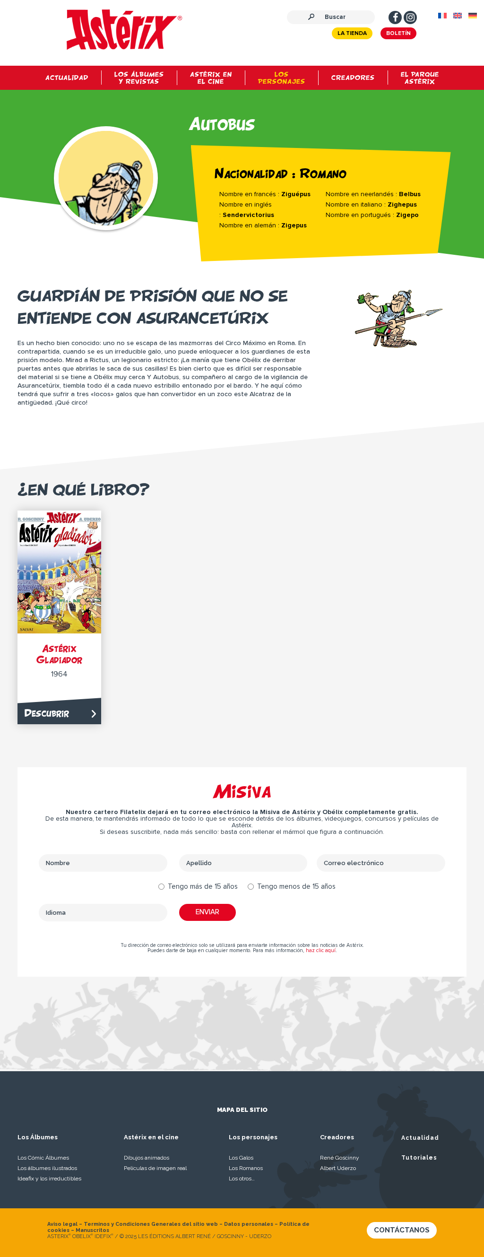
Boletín (398, 33)
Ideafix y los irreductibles (49, 1178)
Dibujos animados (146, 1157)
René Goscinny (339, 1157)
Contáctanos (402, 1230)
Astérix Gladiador (59, 654)
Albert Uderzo (338, 1168)
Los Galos (241, 1157)
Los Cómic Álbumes (43, 1157)
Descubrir (47, 713)
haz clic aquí (321, 950)
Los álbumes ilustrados (47, 1168)
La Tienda (352, 33)
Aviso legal (62, 1224)
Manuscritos (92, 1230)
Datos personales (248, 1224)
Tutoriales (419, 1157)
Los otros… (242, 1178)
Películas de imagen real (155, 1168)
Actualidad (420, 1138)
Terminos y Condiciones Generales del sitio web (151, 1224)
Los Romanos (246, 1168)
